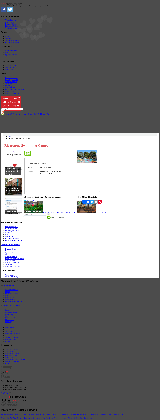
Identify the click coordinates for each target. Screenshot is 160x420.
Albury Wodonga (7, 414)
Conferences (9, 327)
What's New (9, 38)
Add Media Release (12, 353)
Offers (7, 36)
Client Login (9, 69)
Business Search (10, 249)
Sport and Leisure (11, 55)
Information (8, 285)
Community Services (12, 266)
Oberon (53, 414)
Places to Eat (44, 114)
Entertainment (10, 318)
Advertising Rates (11, 65)
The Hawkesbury (64, 414)
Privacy (56, 418)
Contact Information (12, 361)
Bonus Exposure (11, 355)
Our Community (11, 51)
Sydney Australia (105, 414)
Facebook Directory (12, 42)
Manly (47, 414)
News (7, 53)
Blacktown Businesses (10, 245)
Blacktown (18, 414)
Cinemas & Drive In (12, 93)
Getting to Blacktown (12, 22)
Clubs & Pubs (10, 91)
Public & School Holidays (14, 240)
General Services (11, 82)
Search (7, 310)
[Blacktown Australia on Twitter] (10, 12)
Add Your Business (12, 349)
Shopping (8, 86)
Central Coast (39, 414)
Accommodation (26, 114)
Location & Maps (11, 24)
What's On (36, 114)
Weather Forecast (11, 28)
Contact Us (9, 236)
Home (10, 136)
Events (7, 292)
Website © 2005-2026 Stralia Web (80, 418)
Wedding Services (11, 80)
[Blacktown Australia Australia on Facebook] (3, 12)
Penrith (73, 414)
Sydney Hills (93, 414)
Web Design (9, 67)
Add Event (9, 351)
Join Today (5, 393)
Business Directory (11, 78)
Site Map (64, 418)
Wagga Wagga (118, 414)
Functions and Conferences (14, 89)
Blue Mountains (28, 414)
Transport (8, 84)
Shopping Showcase (12, 40)
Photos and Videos (11, 26)
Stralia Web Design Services (15, 277)
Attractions (16, 114)
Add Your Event (15, 418)
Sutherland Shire (82, 414)
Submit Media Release (30, 418)
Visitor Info (9, 114)
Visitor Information (11, 20)
